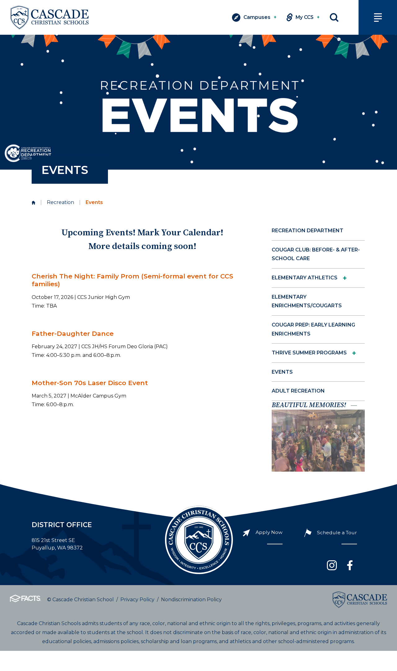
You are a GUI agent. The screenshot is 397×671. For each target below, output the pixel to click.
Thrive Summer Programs (309, 353)
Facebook (350, 565)
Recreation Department (307, 230)
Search (334, 17)
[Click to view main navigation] (378, 17)
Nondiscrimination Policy (191, 599)
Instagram (332, 565)
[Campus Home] (33, 203)
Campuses (260, 17)
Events (282, 372)
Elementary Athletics (304, 278)
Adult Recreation (298, 391)
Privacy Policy (137, 599)
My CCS (308, 17)
